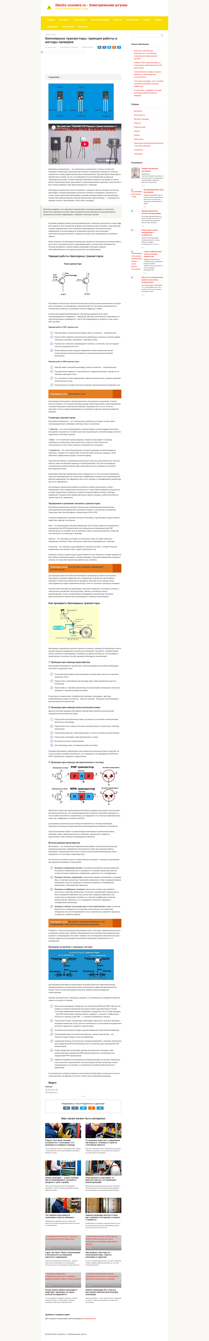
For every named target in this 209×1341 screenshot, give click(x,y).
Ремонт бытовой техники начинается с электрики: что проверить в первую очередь (60, 1142)
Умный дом (52, 27)
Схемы (158, 20)
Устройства (68, 27)
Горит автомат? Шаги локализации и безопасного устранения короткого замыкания (62, 1254)
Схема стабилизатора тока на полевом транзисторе (152, 254)
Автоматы (64, 20)
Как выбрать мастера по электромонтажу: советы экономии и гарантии (98, 1254)
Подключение (132, 20)
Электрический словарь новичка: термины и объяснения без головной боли (147, 74)
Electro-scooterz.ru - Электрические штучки (91, 5)
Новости (117, 20)
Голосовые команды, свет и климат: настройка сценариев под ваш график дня (149, 83)
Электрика (83, 27)
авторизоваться (89, 1319)
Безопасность (80, 20)
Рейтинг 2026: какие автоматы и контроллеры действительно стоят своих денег (148, 65)
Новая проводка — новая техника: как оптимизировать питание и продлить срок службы (62, 1180)
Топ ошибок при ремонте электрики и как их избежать (59, 1216)
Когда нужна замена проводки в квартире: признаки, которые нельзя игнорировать (61, 1292)
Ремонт (147, 20)
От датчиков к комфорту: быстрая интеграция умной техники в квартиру (147, 93)
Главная (51, 20)
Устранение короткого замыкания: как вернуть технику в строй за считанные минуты (102, 1142)
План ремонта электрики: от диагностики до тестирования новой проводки (100, 1180)
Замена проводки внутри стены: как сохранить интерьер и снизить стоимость (102, 1217)
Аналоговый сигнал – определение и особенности (150, 232)
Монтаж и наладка (100, 20)
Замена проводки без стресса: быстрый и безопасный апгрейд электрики (101, 1292)
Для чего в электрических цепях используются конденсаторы (152, 279)
